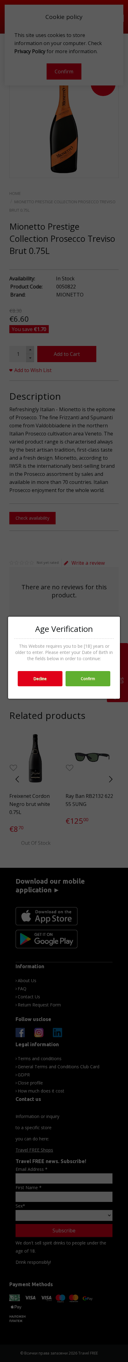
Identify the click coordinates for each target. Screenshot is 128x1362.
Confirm (88, 678)
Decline (40, 678)
